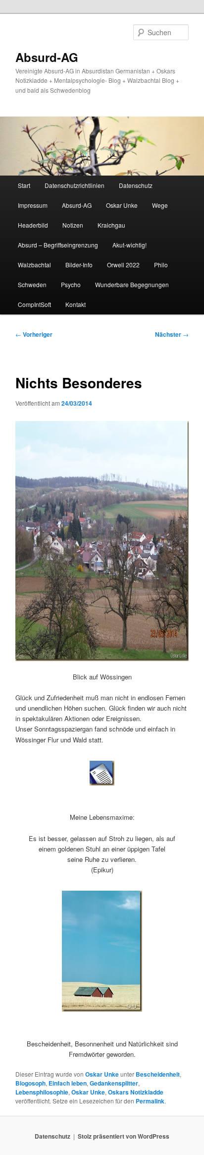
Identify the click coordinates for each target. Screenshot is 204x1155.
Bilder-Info (79, 264)
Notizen (72, 225)
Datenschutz (136, 185)
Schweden (32, 284)
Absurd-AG (46, 57)
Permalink (150, 1100)
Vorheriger (33, 334)
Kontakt (75, 304)
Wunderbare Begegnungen (132, 284)
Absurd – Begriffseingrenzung (58, 245)
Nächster (172, 334)
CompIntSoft (34, 304)
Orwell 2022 (123, 264)
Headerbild (33, 225)
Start (24, 185)
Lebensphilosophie (41, 1092)
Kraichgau (111, 225)
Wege (160, 205)
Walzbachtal (34, 264)
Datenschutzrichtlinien (74, 185)
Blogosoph (30, 1083)
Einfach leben (68, 1083)
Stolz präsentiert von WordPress (123, 1136)
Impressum (33, 205)
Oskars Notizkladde (135, 1092)
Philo (161, 264)
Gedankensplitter (114, 1083)
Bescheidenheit (158, 1074)
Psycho (71, 284)
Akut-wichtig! (129, 245)
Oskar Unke (122, 205)
